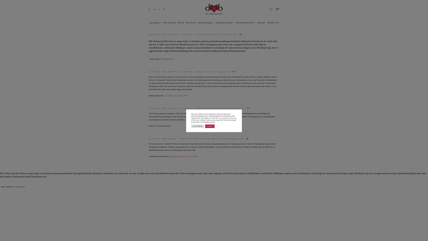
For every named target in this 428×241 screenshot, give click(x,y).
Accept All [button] (210, 126)
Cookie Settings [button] (197, 126)
